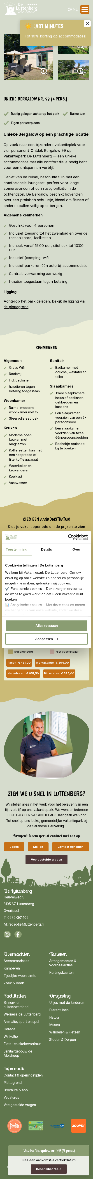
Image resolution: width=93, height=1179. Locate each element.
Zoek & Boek (14, 983)
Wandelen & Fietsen (64, 1032)
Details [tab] (46, 549)
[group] (14, 1126)
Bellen (14, 846)
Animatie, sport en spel (21, 1022)
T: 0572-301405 (16, 917)
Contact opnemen (71, 846)
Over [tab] (76, 549)
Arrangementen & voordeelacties (62, 963)
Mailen (38, 846)
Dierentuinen (59, 1010)
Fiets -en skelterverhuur (22, 1044)
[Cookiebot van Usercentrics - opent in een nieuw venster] (68, 537)
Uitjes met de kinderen (66, 1002)
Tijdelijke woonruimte (20, 976)
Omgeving (60, 996)
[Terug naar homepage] (20, 9)
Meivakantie (52, 662)
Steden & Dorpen (62, 1039)
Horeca (9, 1029)
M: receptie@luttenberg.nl (24, 924)
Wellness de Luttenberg (22, 1014)
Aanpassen (44, 639)
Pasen (19, 662)
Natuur (54, 1017)
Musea (54, 1025)
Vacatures (11, 1097)
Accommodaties (16, 961)
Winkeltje (11, 1036)
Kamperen (12, 968)
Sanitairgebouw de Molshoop (18, 1053)
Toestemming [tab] (16, 549)
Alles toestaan (46, 626)
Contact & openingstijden (23, 1075)
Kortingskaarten (61, 972)
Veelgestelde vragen (46, 859)
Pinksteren (59, 673)
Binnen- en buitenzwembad (16, 1004)
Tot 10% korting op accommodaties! (55, 36)
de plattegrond (16, 307)
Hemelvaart (23, 673)
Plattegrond (13, 1083)
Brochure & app (16, 1090)
